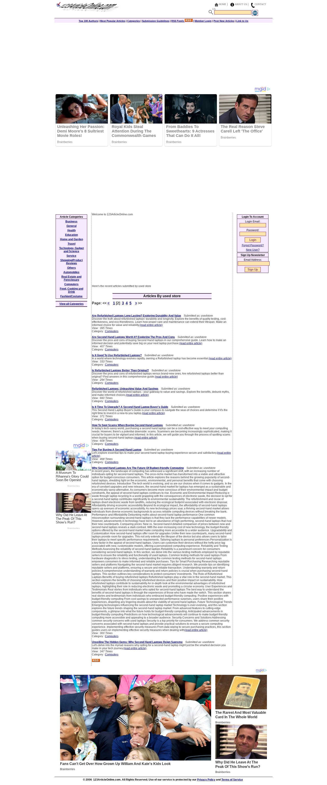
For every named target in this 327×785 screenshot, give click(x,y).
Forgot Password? (253, 245)
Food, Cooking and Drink (71, 290)
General (72, 226)
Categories (133, 21)
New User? (253, 249)
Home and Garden (71, 239)
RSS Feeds (178, 21)
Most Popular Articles (112, 21)
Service (71, 255)
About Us (241, 4)
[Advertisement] (163, 55)
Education (71, 234)
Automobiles (71, 272)
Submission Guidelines (155, 21)
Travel (71, 243)
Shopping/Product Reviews (71, 262)
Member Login (203, 21)
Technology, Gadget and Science (71, 250)
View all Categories (71, 303)
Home (222, 4)
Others (71, 267)
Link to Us (242, 21)
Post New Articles (224, 21)
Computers (111, 331)
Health (71, 230)
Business (71, 221)
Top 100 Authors (88, 21)
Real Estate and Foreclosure (71, 278)
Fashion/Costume (71, 296)
